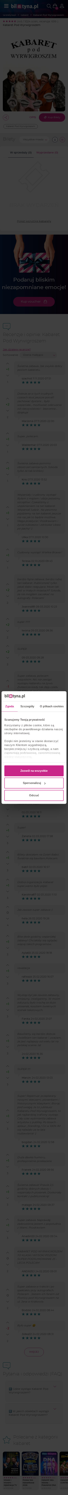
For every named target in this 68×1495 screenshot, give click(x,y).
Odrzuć (34, 795)
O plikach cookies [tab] (52, 706)
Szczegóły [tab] (27, 706)
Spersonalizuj (32, 782)
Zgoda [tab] (9, 706)
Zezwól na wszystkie (34, 770)
